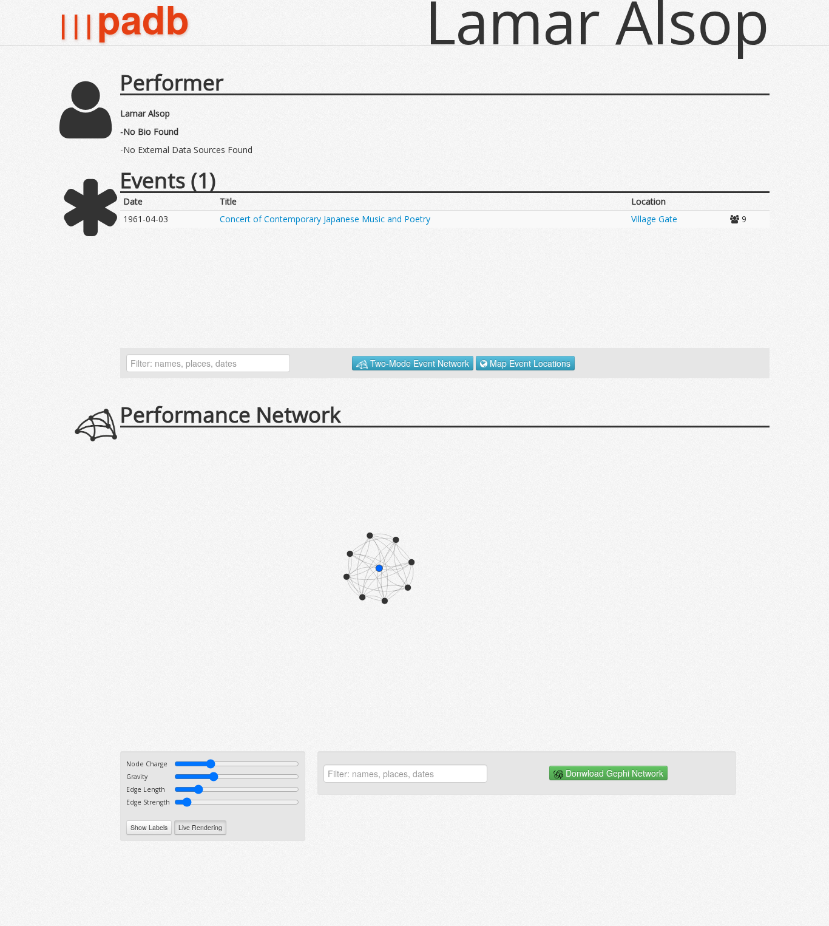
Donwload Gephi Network (613, 773)
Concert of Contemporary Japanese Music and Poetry (325, 219)
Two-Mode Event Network (418, 363)
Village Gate (654, 219)
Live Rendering (200, 827)
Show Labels (148, 827)
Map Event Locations (528, 363)
